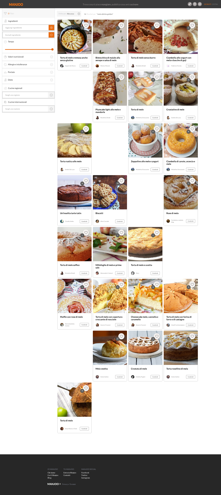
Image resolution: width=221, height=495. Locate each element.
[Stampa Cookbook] (200, 4)
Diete (10, 80)
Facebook (85, 472)
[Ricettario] (195, 4)
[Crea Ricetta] (190, 4)
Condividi (84, 66)
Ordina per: (62, 14)
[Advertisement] (181, 252)
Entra (215, 4)
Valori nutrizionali (16, 57)
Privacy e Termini (69, 484)
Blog (49, 478)
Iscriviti (207, 4)
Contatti (66, 475)
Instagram (85, 478)
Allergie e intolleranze (17, 64)
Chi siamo (51, 472)
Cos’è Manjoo (53, 475)
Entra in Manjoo (69, 472)
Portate (11, 72)
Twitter (84, 475)
